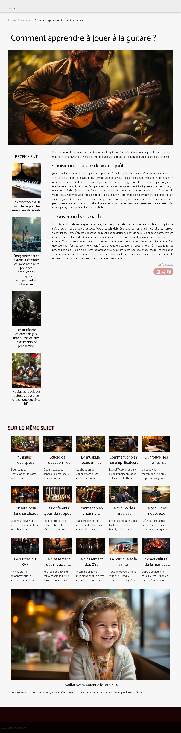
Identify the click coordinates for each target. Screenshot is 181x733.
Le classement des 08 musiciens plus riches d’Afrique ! (90, 567)
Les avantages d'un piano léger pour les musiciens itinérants (26, 206)
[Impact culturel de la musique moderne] (156, 545)
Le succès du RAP (25, 562)
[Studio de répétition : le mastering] (57, 443)
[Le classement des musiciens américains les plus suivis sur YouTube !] (57, 545)
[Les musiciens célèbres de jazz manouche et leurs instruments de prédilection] (26, 308)
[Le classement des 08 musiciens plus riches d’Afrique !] (90, 545)
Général (25, 20)
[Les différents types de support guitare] (57, 494)
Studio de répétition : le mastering (57, 462)
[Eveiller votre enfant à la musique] (90, 634)
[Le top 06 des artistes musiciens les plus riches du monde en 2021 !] (123, 494)
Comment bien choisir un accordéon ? (90, 513)
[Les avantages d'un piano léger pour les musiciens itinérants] (26, 180)
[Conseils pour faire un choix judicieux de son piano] (25, 494)
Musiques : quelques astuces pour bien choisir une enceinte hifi (26, 398)
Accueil (12, 20)
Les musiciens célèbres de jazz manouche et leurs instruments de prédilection (26, 338)
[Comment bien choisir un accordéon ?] (90, 494)
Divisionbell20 (60, 178)
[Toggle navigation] (12, 6)
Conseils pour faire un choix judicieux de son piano (25, 516)
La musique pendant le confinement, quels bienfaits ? (90, 465)
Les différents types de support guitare (57, 513)
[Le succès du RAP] (25, 545)
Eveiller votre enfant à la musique (90, 685)
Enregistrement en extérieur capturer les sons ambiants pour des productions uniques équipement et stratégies (26, 270)
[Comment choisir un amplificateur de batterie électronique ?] (123, 443)
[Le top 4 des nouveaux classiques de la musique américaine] (156, 494)
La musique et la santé (123, 562)
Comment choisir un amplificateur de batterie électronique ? (123, 465)
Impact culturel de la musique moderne (156, 564)
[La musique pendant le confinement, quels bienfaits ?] (90, 443)
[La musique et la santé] (123, 545)
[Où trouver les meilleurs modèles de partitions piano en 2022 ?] (156, 443)
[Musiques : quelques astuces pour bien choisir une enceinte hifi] (26, 370)
